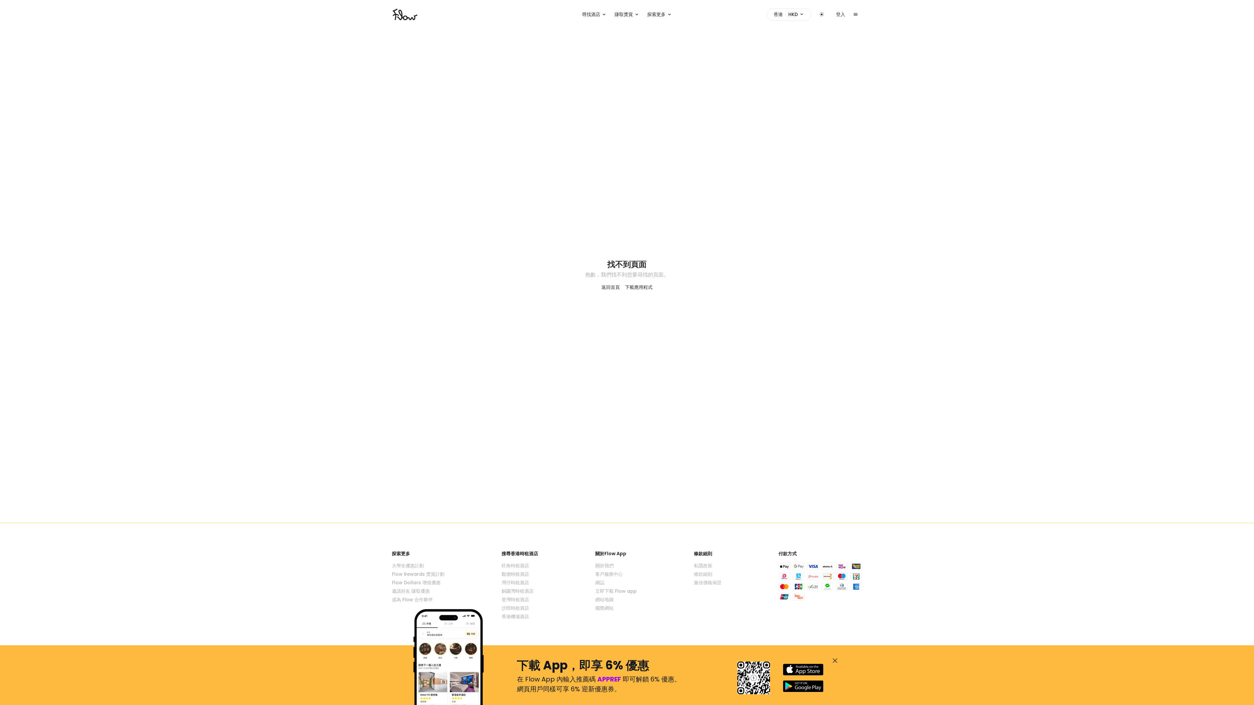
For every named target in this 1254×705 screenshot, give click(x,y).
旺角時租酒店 (515, 566)
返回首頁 (611, 287)
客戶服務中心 (609, 574)
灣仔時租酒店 (515, 583)
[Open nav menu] (855, 14)
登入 (840, 14)
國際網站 (604, 608)
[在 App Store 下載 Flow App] (803, 669)
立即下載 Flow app (616, 591)
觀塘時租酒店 (515, 574)
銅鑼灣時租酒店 (518, 591)
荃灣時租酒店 (515, 600)
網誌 (599, 583)
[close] (835, 660)
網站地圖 (604, 600)
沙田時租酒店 (515, 608)
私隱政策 (703, 566)
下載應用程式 (638, 287)
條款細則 (703, 574)
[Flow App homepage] (405, 14)
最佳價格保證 (707, 583)
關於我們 (604, 566)
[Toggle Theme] (821, 14)
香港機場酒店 (515, 616)
